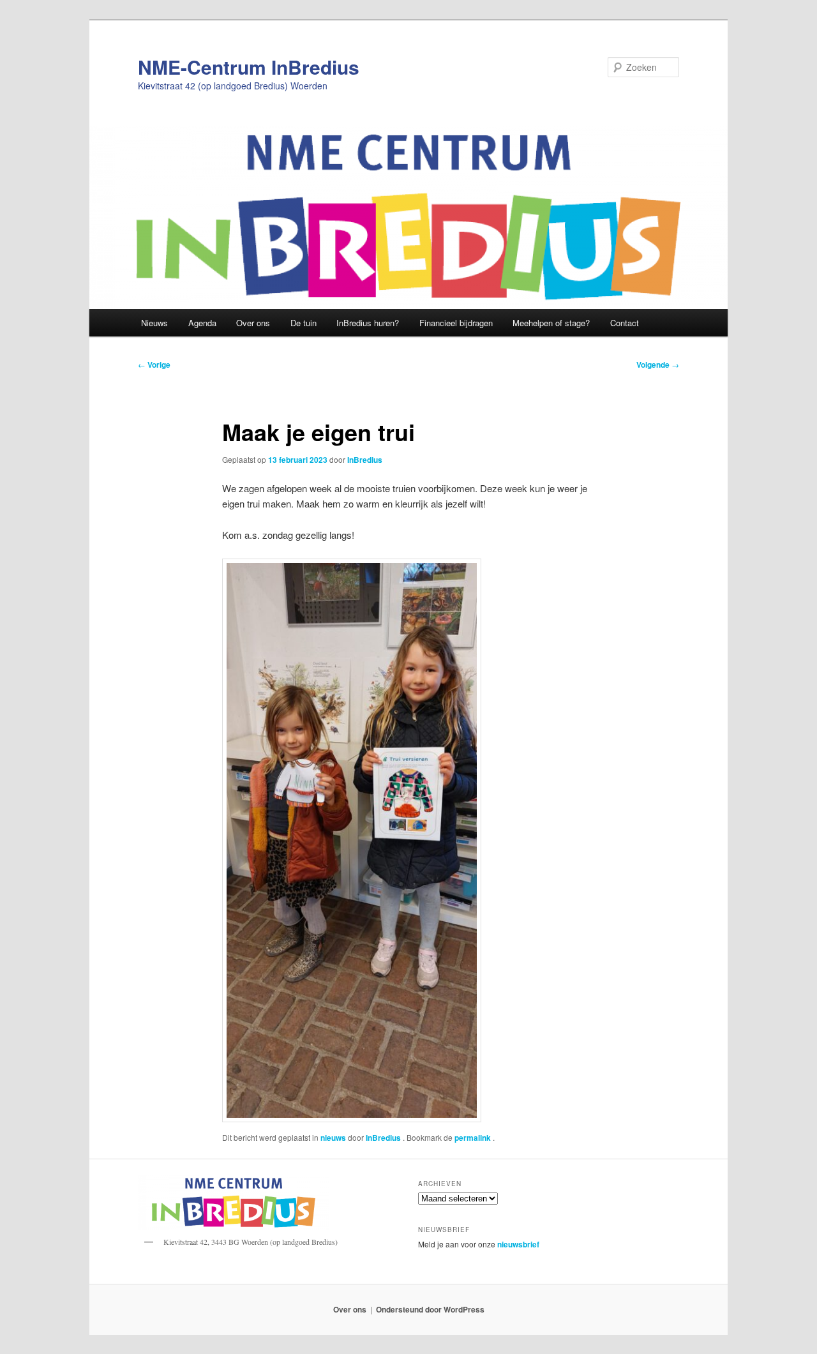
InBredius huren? (367, 323)
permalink (473, 1137)
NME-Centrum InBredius (248, 66)
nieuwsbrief (518, 1244)
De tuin (303, 323)
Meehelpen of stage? (551, 323)
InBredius (364, 459)
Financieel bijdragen (456, 323)
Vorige (154, 364)
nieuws (333, 1137)
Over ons (253, 323)
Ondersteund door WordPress (430, 1309)
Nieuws (154, 323)
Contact (624, 323)
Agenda (202, 323)
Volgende (657, 364)
